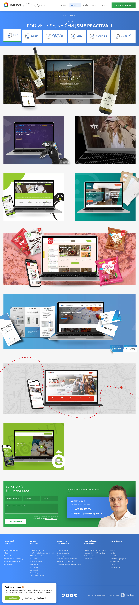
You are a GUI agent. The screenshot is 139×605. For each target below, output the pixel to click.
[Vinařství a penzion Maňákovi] (69, 79)
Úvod (64, 15)
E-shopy (6, 553)
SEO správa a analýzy (37, 556)
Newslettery (34, 573)
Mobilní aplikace (8, 556)
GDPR (104, 595)
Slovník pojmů (115, 567)
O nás (85, 5)
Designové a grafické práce (63, 542)
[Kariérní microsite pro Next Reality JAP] (34, 446)
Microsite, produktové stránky (13, 559)
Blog (94, 5)
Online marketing (34, 542)
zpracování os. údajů (51, 519)
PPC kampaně (34, 559)
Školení (112, 550)
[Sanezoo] (34, 140)
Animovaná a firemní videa (65, 561)
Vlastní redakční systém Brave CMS (95, 550)
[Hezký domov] (105, 197)
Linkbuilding (34, 564)
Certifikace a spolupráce (118, 559)
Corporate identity (63, 553)
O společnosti (116, 541)
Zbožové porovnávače (37, 576)
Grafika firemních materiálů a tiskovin (69, 564)
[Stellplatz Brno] (69, 386)
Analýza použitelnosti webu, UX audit (42, 553)
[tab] (12, 35)
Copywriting (34, 567)
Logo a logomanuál (63, 550)
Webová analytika (36, 561)
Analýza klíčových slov (37, 550)
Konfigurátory (8, 564)
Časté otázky (114, 561)
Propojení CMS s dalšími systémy (94, 553)
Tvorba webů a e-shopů (8, 542)
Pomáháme (114, 556)
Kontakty (103, 5)
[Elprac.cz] (69, 321)
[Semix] (69, 257)
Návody (113, 564)
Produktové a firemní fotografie (67, 559)
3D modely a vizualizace (64, 556)
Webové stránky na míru (11, 550)
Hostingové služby (90, 556)
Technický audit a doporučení (90, 542)
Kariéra (112, 553)
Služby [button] (63, 5)
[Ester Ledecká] (105, 140)
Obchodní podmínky (94, 595)
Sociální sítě (34, 570)
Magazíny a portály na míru (12, 561)
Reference (75, 5)
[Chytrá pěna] (34, 197)
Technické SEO (88, 559)
